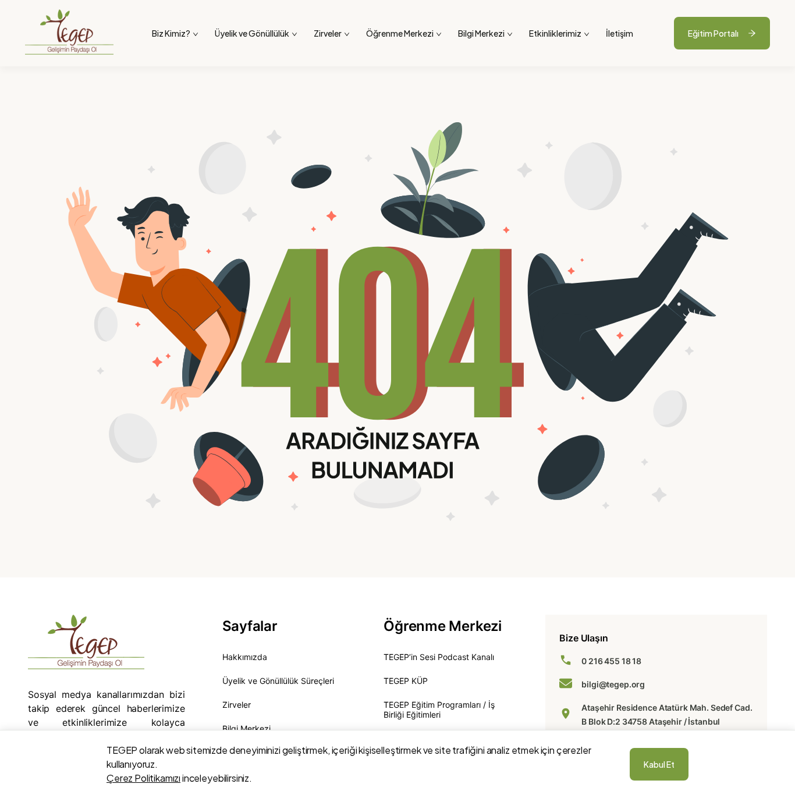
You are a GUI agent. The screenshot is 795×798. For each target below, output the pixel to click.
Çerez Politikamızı (143, 778)
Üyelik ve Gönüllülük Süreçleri (278, 681)
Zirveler (236, 705)
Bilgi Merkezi (246, 728)
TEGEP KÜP (406, 681)
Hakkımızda (244, 657)
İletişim (619, 33)
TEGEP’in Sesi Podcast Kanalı (439, 657)
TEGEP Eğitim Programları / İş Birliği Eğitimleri (439, 709)
